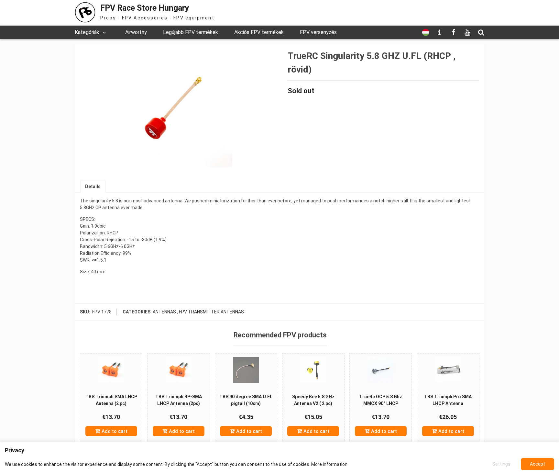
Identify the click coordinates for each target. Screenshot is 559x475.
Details (93, 186)
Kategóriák (87, 32)
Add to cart (114, 431)
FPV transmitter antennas (211, 311)
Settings (501, 464)
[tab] (92, 187)
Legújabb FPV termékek (190, 32)
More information (329, 464)
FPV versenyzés (318, 32)
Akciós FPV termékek (259, 32)
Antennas (164, 311)
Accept (537, 464)
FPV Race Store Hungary (144, 8)
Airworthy (136, 32)
